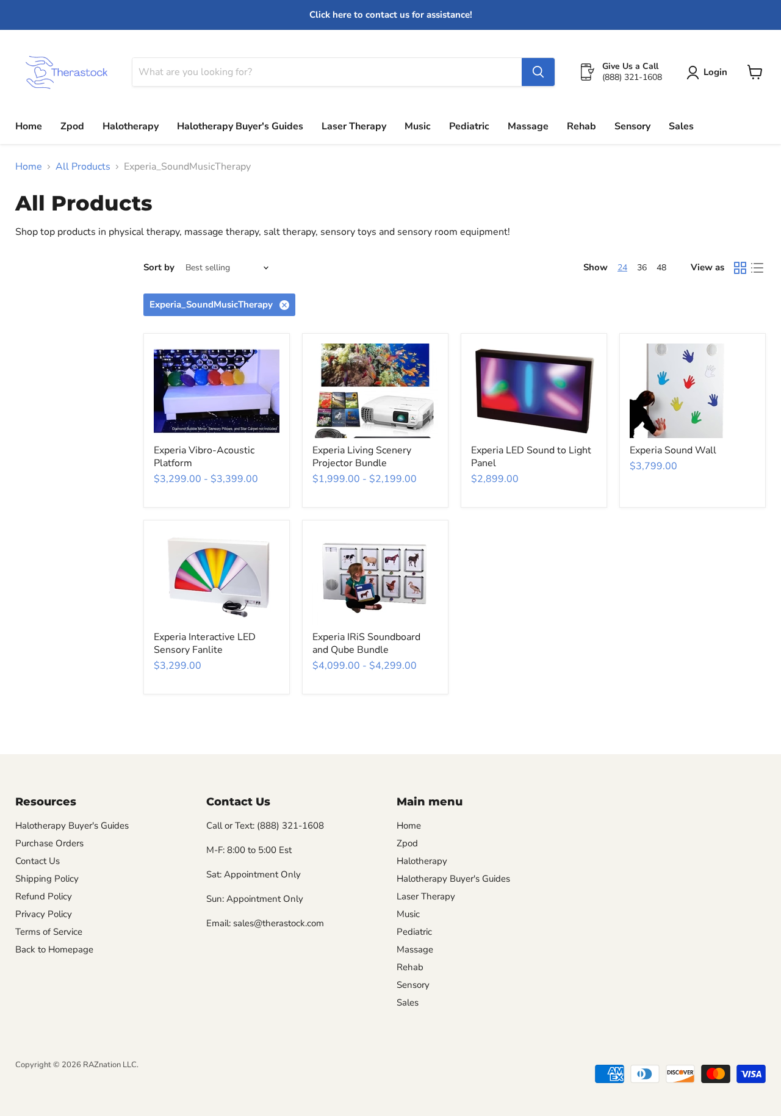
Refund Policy (43, 896)
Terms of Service (48, 932)
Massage (528, 126)
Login (715, 72)
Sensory (632, 126)
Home (28, 126)
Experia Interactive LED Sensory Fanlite (205, 643)
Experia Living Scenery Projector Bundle (361, 457)
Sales (681, 126)
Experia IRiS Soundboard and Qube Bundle (366, 643)
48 (661, 267)
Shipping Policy (47, 879)
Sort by (159, 267)
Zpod (72, 126)
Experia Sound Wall (673, 450)
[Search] (538, 72)
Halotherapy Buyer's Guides (240, 126)
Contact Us (37, 861)
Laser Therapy (354, 126)
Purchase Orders (49, 843)
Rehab (581, 126)
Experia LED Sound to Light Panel (531, 457)
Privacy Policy (43, 914)
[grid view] (740, 267)
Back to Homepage (54, 949)
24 (622, 267)
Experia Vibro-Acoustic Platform (204, 457)
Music (418, 126)
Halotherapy (131, 126)
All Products (83, 166)
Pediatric (469, 126)
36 (642, 267)
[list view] (757, 267)
